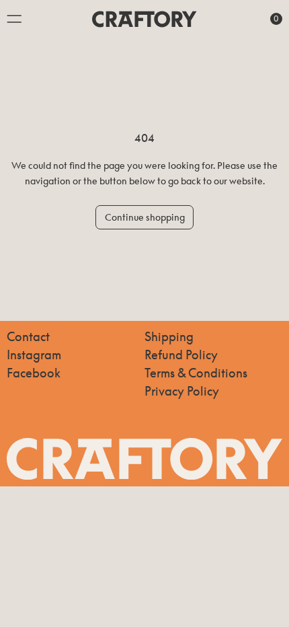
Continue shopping (145, 217)
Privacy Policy (181, 390)
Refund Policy (181, 354)
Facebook (33, 372)
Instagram (34, 354)
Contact (28, 336)
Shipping (169, 336)
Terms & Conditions (195, 372)
